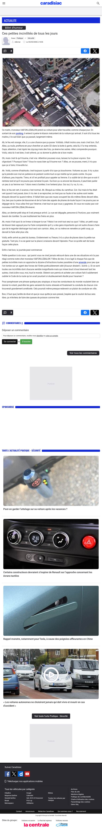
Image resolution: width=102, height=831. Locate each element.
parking (19, 133)
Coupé (28, 793)
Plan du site (75, 792)
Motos (50, 793)
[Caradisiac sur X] (14, 774)
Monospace (9, 803)
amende (82, 262)
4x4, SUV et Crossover (34, 798)
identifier (40, 336)
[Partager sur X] (95, 50)
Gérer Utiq (74, 804)
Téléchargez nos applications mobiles (25, 781)
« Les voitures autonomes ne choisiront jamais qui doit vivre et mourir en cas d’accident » (44, 704)
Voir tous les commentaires (83, 353)
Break (7, 801)
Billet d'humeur (14, 27)
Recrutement (81, 811)
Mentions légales (77, 794)
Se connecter (10, 341)
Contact (19, 811)
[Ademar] (6, 44)
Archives (74, 789)
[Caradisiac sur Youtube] (27, 774)
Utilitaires (29, 803)
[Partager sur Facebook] (85, 50)
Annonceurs (30, 811)
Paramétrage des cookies (80, 802)
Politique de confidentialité (81, 797)
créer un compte (52, 336)
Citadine (8, 793)
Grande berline (10, 798)
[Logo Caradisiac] (51, 5)
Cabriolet (29, 795)
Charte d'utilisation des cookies (82, 799)
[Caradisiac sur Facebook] (8, 774)
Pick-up (29, 801)
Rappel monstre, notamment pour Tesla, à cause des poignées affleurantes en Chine (48, 639)
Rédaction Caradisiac (46, 811)
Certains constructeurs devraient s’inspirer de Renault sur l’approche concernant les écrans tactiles (47, 574)
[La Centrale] (36, 827)
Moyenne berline (11, 795)
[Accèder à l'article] (51, 481)
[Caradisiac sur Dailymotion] (21, 774)
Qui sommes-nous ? (65, 811)
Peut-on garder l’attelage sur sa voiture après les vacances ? (35, 509)
